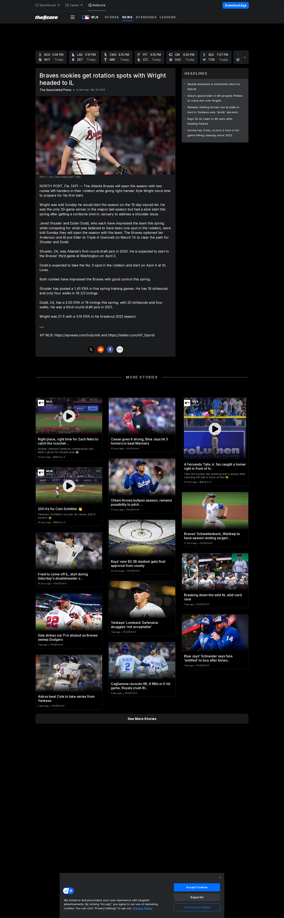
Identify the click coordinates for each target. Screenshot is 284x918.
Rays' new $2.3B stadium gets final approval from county (138, 563)
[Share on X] (91, 349)
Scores (112, 17)
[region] (142, 895)
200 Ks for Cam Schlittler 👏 (60, 509)
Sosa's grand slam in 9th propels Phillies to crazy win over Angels (215, 98)
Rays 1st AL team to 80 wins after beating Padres (210, 121)
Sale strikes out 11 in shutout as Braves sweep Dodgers (68, 637)
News (127, 17)
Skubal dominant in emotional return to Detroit (214, 86)
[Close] (220, 877)
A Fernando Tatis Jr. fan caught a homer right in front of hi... (215, 466)
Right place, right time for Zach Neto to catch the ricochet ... (68, 441)
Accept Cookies (197, 887)
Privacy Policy (142, 908)
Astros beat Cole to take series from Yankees (66, 698)
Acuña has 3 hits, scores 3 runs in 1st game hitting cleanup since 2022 (213, 133)
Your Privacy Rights (197, 907)
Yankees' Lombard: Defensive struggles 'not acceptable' (134, 625)
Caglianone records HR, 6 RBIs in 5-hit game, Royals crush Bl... (140, 686)
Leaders (168, 17)
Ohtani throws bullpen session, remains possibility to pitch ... (141, 502)
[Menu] (72, 17)
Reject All (196, 897)
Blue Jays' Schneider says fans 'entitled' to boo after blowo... (208, 658)
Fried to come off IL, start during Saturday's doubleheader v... (63, 576)
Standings (146, 17)
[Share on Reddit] (100, 349)
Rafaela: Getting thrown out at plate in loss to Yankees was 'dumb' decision (214, 109)
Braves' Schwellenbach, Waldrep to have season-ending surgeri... (212, 536)
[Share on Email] (119, 349)
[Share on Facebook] (110, 349)
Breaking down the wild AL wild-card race (213, 597)
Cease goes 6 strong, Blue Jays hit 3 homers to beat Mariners (139, 441)
